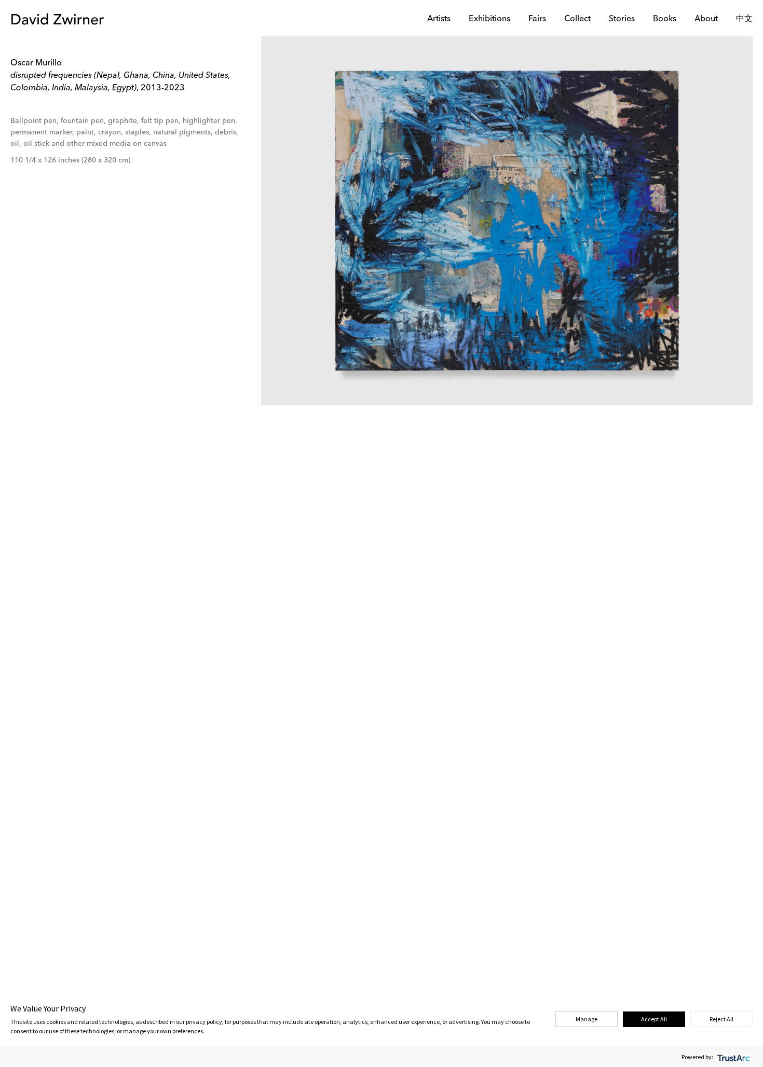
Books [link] (664, 19)
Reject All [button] (721, 1019)
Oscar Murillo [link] (36, 63)
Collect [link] (577, 19)
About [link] (706, 19)
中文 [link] (744, 19)
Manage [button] (586, 1019)
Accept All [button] (654, 1019)
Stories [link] (622, 19)
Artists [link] (439, 19)
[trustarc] (732, 1056)
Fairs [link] (537, 19)
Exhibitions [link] (489, 19)
